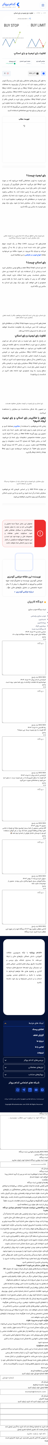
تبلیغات (40, 1053)
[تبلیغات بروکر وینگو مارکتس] (24, 167)
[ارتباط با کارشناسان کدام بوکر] (8, 1437)
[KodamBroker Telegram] (23, 1089)
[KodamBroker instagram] (42, 1089)
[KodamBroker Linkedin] (30, 1089)
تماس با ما (39, 1047)
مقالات (38, 13)
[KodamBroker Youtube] (36, 1089)
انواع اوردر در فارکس (33, 255)
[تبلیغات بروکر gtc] (24, 505)
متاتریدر (17, 426)
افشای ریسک (38, 1029)
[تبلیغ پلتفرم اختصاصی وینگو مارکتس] (24, 1443)
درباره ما (40, 1041)
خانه (44, 13)
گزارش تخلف (38, 1035)
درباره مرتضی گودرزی (25, 592)
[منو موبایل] (43, 5)
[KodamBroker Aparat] (17, 1089)
